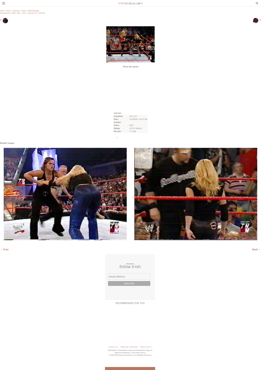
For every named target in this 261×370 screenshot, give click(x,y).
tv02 (131, 116)
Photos (8, 11)
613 (135, 116)
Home (2, 11)
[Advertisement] (130, 90)
